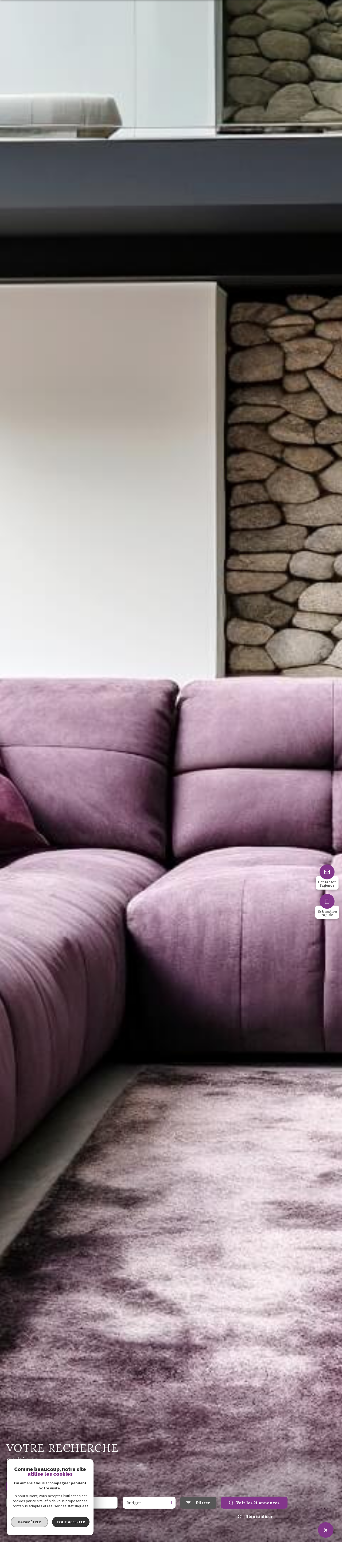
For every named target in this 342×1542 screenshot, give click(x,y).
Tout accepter (71, 1522)
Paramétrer (29, 1522)
